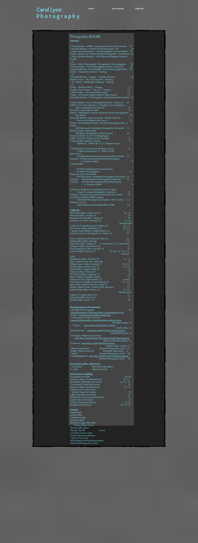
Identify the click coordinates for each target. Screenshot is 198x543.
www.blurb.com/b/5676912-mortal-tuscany (106, 330)
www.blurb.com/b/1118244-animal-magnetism (109, 356)
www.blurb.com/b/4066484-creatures (98, 343)
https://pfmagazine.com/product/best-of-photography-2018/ (97, 312)
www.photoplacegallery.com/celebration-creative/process (96, 320)
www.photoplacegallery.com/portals (94, 315)
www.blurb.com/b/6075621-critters (99, 325)
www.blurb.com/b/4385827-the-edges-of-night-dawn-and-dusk (102, 338)
